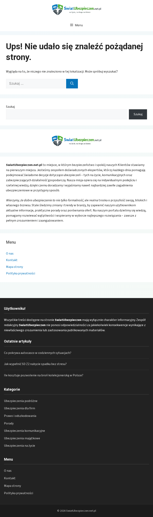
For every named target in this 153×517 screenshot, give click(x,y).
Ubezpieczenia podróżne (20, 401)
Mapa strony (14, 267)
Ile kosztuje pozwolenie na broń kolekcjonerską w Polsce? (43, 375)
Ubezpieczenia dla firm (19, 408)
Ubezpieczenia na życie (19, 445)
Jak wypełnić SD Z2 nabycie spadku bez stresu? (35, 364)
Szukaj (10, 107)
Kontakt (12, 260)
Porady (9, 423)
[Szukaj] (72, 83)
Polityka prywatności (20, 273)
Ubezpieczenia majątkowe (22, 438)
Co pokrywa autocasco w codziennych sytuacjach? (37, 353)
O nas (10, 253)
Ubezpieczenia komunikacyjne (24, 431)
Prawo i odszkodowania (20, 416)
